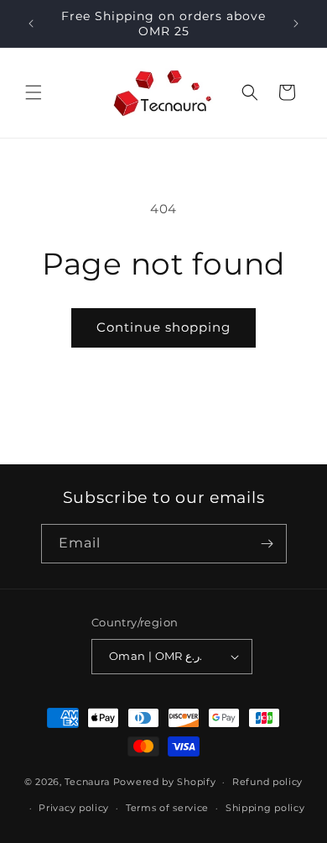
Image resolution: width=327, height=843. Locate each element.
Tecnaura (87, 782)
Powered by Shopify (164, 782)
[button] (33, 92)
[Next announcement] (296, 23)
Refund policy (267, 782)
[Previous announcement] (31, 23)
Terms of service (167, 808)
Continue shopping (163, 327)
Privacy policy (74, 808)
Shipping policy (265, 808)
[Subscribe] (267, 543)
